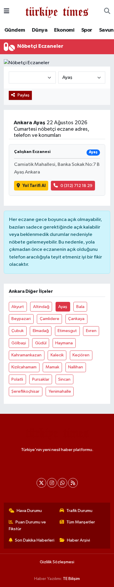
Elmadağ (41, 331)
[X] (41, 483)
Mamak (52, 367)
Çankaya (76, 319)
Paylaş (24, 95)
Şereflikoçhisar (25, 391)
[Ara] (107, 11)
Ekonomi (64, 30)
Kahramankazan (26, 355)
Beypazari (21, 319)
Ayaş (62, 306)
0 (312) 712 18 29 (76, 185)
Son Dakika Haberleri (34, 540)
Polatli (17, 379)
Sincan (64, 379)
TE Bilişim (71, 578)
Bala (80, 306)
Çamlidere (49, 319)
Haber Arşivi (78, 540)
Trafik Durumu (79, 510)
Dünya (39, 30)
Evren (91, 331)
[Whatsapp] (62, 483)
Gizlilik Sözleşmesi (57, 562)
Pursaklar (40, 379)
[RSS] (73, 483)
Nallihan (75, 367)
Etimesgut (67, 331)
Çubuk (17, 331)
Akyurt (17, 306)
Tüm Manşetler (80, 522)
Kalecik (57, 355)
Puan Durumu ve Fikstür (27, 525)
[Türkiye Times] (57, 11)
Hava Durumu (29, 510)
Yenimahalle (60, 391)
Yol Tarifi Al (34, 185)
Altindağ (41, 306)
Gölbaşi (18, 343)
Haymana (64, 343)
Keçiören (80, 355)
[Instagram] (52, 483)
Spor (86, 30)
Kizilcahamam (24, 367)
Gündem (14, 30)
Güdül (40, 343)
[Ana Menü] (6, 11)
